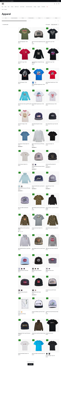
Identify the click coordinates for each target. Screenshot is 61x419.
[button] (55, 21)
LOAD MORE (30, 364)
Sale (47, 6)
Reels (5, 6)
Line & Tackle (22, 6)
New (2, 6)
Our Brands (43, 6)
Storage (35, 6)
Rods (8, 6)
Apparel (39, 6)
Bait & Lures (17, 6)
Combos (12, 6)
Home (3, 9)
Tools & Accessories (29, 6)
